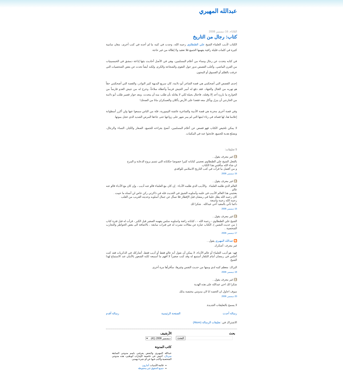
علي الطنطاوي (195, 44)
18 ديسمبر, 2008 (229, 272)
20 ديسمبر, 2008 (229, 296)
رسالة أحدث (230, 313)
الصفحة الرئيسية (170, 313)
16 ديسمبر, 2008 (229, 173)
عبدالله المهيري (218, 11)
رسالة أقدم (112, 313)
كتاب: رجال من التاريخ (215, 36)
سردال (168, 356)
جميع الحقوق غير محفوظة (151, 368)
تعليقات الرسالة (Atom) (207, 322)
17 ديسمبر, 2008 (229, 233)
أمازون (145, 365)
